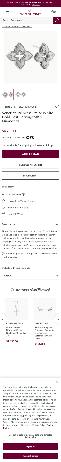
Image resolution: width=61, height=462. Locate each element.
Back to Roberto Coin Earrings (18, 26)
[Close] (57, 382)
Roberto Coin (9, 106)
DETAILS (36, 4)
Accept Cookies (30, 456)
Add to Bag (30, 154)
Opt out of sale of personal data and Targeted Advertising (30, 436)
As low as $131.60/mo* (11, 137)
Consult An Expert (30, 164)
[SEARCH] (57, 20)
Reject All (30, 446)
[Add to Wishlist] (56, 106)
